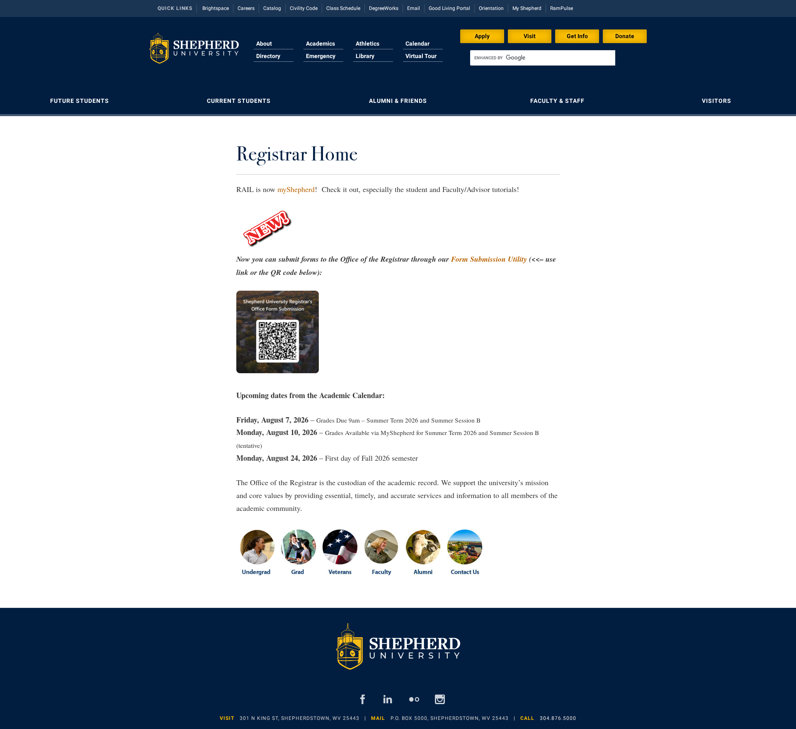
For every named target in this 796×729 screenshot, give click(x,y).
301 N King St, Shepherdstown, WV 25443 (299, 718)
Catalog (272, 8)
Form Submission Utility (489, 259)
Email (413, 8)
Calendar (417, 43)
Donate (624, 36)
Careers (246, 8)
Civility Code (304, 8)
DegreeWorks (383, 8)
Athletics (367, 43)
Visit (530, 36)
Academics (320, 43)
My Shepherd (526, 8)
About (264, 43)
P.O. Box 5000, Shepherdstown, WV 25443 (450, 718)
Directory (268, 56)
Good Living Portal (449, 8)
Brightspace (215, 8)
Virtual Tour (421, 56)
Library (365, 56)
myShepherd (296, 189)
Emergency (320, 56)
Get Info (577, 36)
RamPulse (561, 8)
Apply (482, 36)
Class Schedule (343, 8)
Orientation (491, 8)
